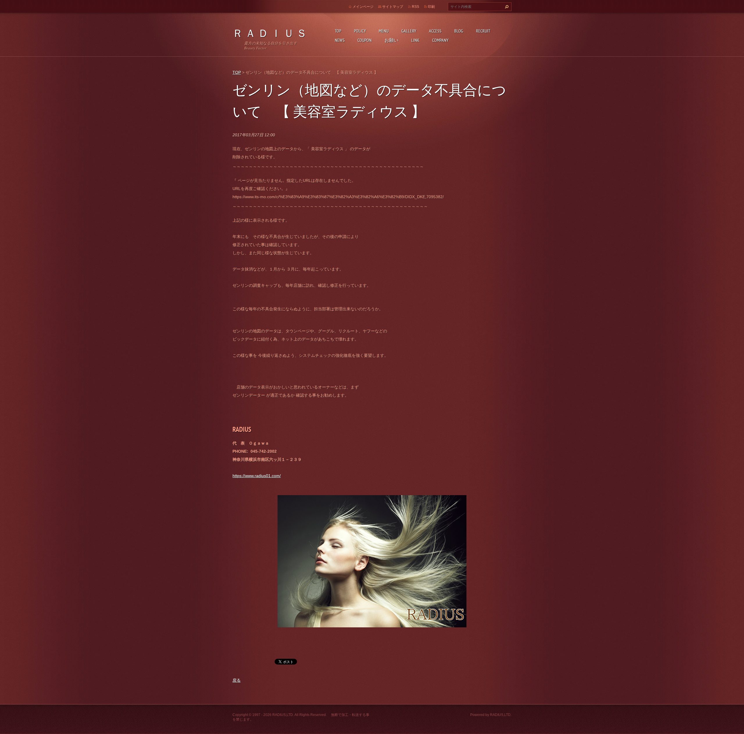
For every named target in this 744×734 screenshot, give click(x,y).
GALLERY (408, 31)
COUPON (364, 40)
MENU (384, 31)
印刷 (431, 7)
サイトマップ (392, 7)
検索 (506, 6)
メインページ (363, 7)
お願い (391, 40)
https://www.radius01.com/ (257, 475)
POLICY (360, 31)
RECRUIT (483, 31)
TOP (338, 31)
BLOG (458, 31)
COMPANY (440, 40)
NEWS (340, 40)
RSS (415, 7)
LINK (415, 40)
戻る (237, 680)
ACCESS (435, 31)
